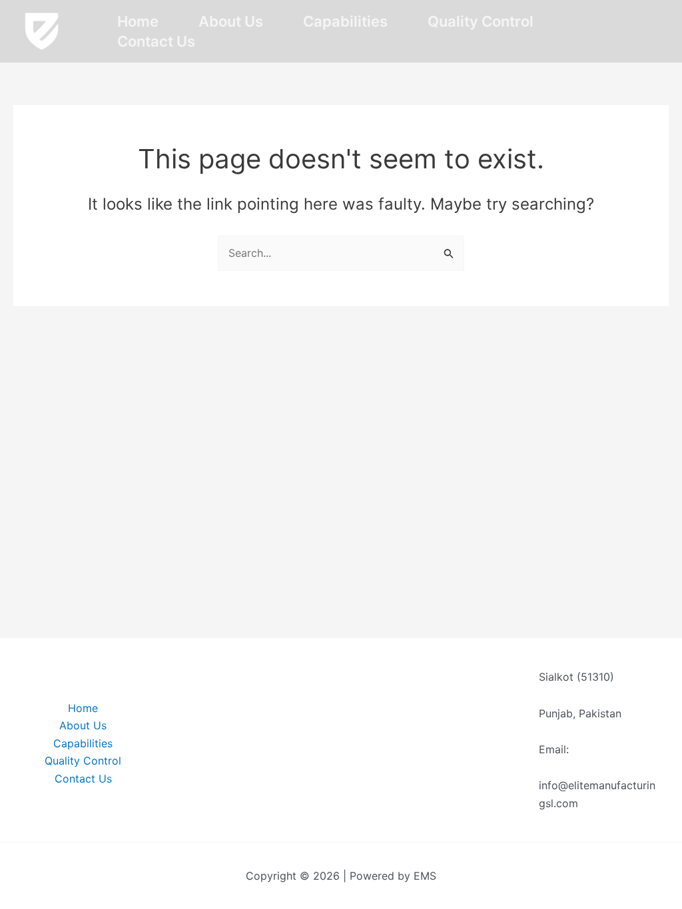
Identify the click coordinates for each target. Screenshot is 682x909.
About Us (230, 21)
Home (138, 21)
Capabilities (345, 21)
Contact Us (156, 41)
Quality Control (480, 21)
